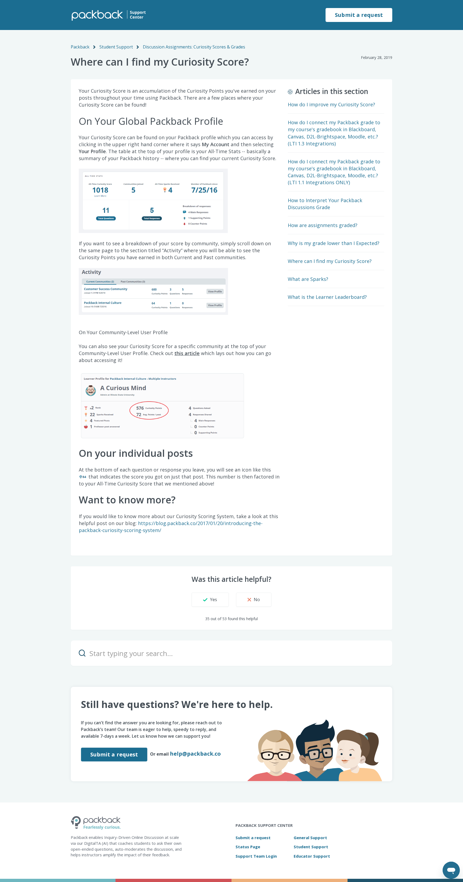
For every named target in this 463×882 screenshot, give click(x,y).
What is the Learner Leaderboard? (327, 297)
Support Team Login (256, 856)
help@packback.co (195, 753)
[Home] (108, 15)
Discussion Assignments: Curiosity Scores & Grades (194, 47)
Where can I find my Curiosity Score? (330, 261)
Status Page (248, 846)
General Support (310, 837)
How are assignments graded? (322, 225)
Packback (80, 47)
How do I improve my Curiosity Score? (331, 104)
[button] (210, 599)
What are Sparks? (308, 279)
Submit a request (359, 14)
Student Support (116, 47)
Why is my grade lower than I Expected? (333, 243)
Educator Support (312, 856)
